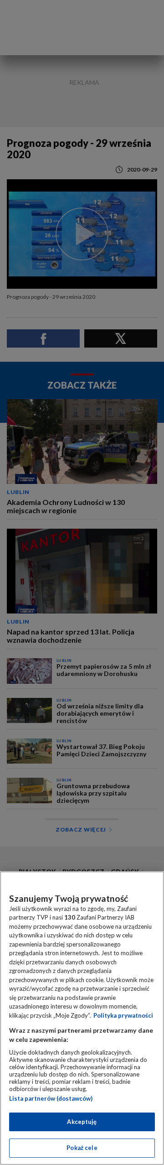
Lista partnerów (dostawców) (50, 1098)
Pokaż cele (82, 1147)
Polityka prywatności (123, 1015)
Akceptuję (82, 1121)
